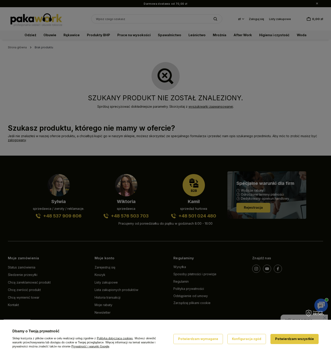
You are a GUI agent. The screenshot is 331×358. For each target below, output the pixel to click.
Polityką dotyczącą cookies (115, 338)
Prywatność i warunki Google (90, 346)
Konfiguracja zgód (246, 339)
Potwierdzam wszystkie (294, 339)
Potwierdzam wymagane (198, 339)
